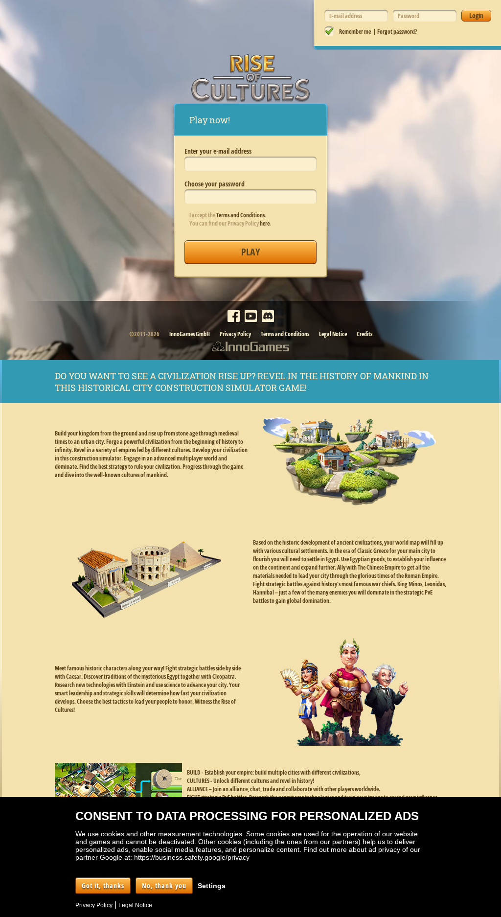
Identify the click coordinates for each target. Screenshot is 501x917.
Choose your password (214, 183)
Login (476, 15)
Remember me (355, 31)
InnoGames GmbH (189, 334)
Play (250, 251)
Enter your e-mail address (217, 151)
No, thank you (164, 885)
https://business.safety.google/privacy (192, 857)
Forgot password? (397, 31)
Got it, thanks (103, 885)
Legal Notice (333, 334)
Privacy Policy (235, 334)
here (265, 223)
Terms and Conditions (240, 215)
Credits (364, 334)
